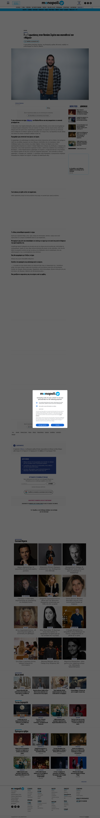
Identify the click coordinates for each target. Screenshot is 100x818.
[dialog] (50, 409)
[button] (50, 409)
